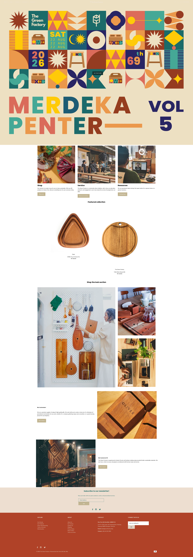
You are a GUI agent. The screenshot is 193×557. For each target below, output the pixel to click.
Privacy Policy (71, 529)
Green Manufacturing (42, 525)
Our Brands (40, 522)
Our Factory (70, 524)
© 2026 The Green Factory (42, 551)
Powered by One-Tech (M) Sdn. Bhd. (59, 551)
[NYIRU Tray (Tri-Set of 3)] (73, 229)
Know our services (83, 196)
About (5, 2)
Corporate (33, 2)
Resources (25, 2)
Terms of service (72, 532)
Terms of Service (41, 527)
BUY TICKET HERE (97, 73)
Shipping (70, 527)
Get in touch (42, 420)
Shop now (41, 194)
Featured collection (96, 202)
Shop (11, 2)
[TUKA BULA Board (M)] (119, 237)
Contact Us (70, 525)
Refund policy (40, 529)
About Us (70, 522)
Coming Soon (122, 194)
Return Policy (71, 530)
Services (17, 2)
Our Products (40, 524)
